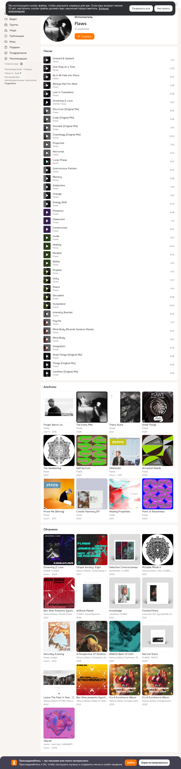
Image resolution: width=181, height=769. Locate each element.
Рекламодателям (13, 69)
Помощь (27, 69)
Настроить (163, 8)
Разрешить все (141, 8)
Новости (9, 73)
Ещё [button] (17, 73)
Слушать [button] (86, 36)
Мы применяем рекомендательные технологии (20, 80)
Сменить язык (12, 63)
